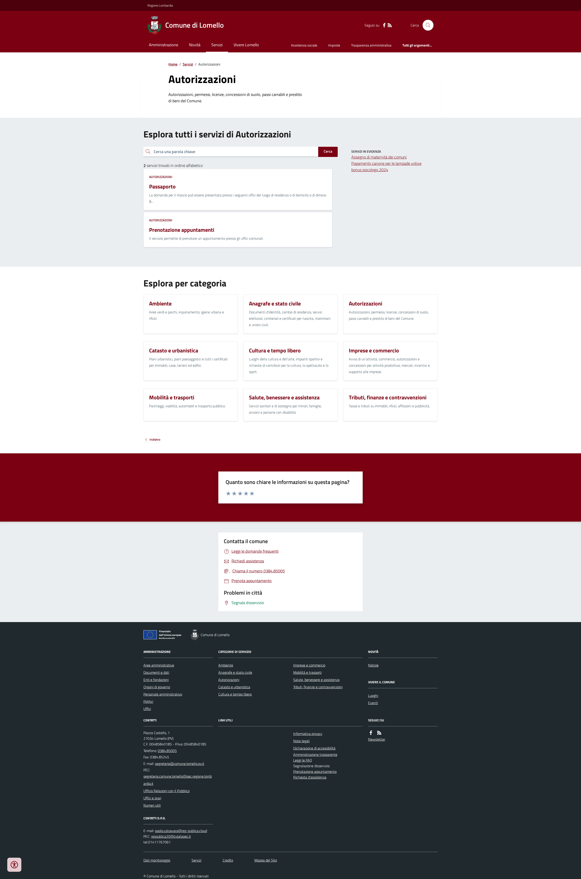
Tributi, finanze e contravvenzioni (317, 687)
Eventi (373, 703)
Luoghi (373, 695)
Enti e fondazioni (156, 679)
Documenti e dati (156, 672)
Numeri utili (152, 805)
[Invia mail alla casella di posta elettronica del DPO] (181, 831)
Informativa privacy (307, 733)
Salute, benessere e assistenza (316, 679)
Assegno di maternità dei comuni (379, 157)
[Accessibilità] (14, 864)
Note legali (301, 741)
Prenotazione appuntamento (315, 771)
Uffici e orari (152, 798)
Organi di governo (156, 687)
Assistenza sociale (304, 45)
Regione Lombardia (160, 5)
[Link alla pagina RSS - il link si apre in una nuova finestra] (389, 25)
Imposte (334, 45)
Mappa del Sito (265, 860)
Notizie (373, 665)
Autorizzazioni (160, 176)
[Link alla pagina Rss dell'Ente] (379, 733)
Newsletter (376, 739)
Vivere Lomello (246, 45)
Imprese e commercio (309, 665)
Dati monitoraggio (156, 860)
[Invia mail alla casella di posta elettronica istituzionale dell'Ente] (179, 763)
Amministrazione (163, 45)
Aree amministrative (158, 665)
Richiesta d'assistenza (309, 777)
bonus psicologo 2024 (369, 170)
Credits (228, 860)
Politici (148, 701)
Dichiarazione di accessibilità (314, 748)
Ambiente (225, 665)
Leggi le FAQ (302, 760)
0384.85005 (167, 750)
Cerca (328, 151)
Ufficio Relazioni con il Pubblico (166, 791)
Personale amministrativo (162, 694)
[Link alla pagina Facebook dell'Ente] (371, 733)
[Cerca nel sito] (426, 25)
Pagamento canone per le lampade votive (386, 163)
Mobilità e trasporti (307, 672)
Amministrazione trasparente (315, 754)
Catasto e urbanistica (234, 687)
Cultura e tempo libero (235, 694)
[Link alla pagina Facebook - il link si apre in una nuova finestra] (384, 25)
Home (172, 64)
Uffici (147, 708)
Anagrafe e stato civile (235, 672)
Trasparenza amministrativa (371, 45)
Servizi (217, 45)
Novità (194, 45)
